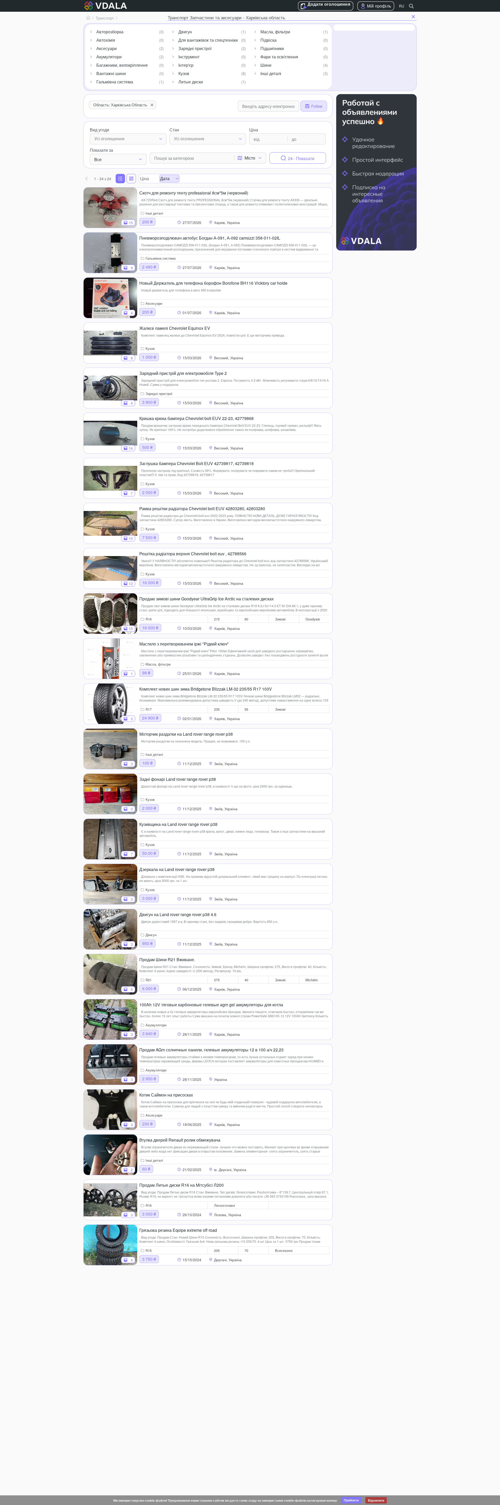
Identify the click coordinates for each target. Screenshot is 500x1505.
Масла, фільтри (275, 32)
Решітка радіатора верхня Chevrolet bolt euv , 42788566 (192, 554)
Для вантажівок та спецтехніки (208, 40)
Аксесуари (106, 48)
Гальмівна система (114, 82)
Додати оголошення (329, 4)
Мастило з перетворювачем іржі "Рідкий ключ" (184, 644)
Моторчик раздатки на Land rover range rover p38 (186, 734)
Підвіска (268, 40)
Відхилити (376, 1500)
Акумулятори (109, 57)
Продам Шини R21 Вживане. (167, 959)
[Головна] (88, 18)
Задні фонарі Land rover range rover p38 (177, 779)
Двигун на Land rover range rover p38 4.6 (177, 914)
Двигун (185, 32)
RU (401, 6)
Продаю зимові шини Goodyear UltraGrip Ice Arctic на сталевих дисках (206, 599)
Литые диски (190, 82)
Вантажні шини (111, 73)
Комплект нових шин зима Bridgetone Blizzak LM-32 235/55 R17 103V (205, 689)
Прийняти (351, 1500)
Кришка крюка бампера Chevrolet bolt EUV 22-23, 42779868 (196, 418)
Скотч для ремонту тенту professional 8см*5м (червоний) (193, 193)
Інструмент (188, 57)
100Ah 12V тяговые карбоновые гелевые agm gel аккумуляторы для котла (211, 1005)
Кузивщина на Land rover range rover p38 (178, 824)
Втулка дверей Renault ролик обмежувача (179, 1140)
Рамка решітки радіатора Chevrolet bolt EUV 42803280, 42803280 (202, 508)
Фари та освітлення (279, 57)
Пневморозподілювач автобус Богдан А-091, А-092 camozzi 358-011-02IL (209, 238)
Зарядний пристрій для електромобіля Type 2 (183, 373)
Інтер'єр (185, 65)
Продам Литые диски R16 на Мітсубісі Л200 (181, 1185)
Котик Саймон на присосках (166, 1095)
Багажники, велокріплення (122, 65)
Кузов (183, 73)
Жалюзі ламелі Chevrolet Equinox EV (174, 328)
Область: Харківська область (120, 104)
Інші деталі (270, 73)
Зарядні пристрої (194, 48)
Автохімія (105, 40)
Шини (265, 65)
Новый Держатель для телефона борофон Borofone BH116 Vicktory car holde (213, 283)
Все (98, 159)
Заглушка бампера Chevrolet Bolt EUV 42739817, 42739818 (196, 463)
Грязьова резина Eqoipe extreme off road (178, 1230)
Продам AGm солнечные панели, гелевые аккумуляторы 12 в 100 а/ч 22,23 (211, 1050)
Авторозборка (109, 32)
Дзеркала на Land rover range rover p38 (177, 869)
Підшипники (272, 48)
